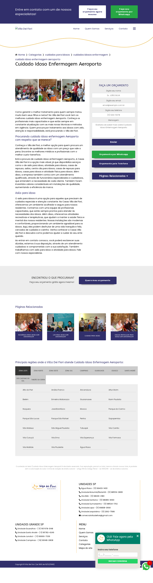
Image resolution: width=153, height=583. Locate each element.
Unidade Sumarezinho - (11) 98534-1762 (99, 504)
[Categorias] (134, 28)
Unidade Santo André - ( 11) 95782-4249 (35, 532)
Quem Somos (92, 28)
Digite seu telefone (113, 110)
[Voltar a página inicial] (23, 29)
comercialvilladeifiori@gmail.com (97, 515)
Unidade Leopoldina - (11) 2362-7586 (98, 511)
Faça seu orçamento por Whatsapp (124, 12)
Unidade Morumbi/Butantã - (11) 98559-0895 (102, 492)
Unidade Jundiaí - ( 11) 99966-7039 (33, 536)
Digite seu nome (113, 90)
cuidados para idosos (57, 54)
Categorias (35, 54)
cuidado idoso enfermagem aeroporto (37, 59)
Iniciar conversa (117, 561)
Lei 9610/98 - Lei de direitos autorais (113, 469)
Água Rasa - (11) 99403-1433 (94, 488)
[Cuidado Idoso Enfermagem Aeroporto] (26, 90)
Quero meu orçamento (97, 280)
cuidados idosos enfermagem (90, 54)
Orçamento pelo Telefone (113, 163)
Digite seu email (113, 100)
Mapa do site (85, 548)
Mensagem (113, 120)
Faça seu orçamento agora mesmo (92, 12)
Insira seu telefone (108, 549)
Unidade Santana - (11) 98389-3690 (97, 500)
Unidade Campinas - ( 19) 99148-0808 (35, 540)
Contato (123, 28)
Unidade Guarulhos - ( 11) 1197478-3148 (35, 528)
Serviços (109, 28)
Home (76, 28)
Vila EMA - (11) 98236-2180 (92, 496)
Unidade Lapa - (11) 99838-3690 (96, 507)
